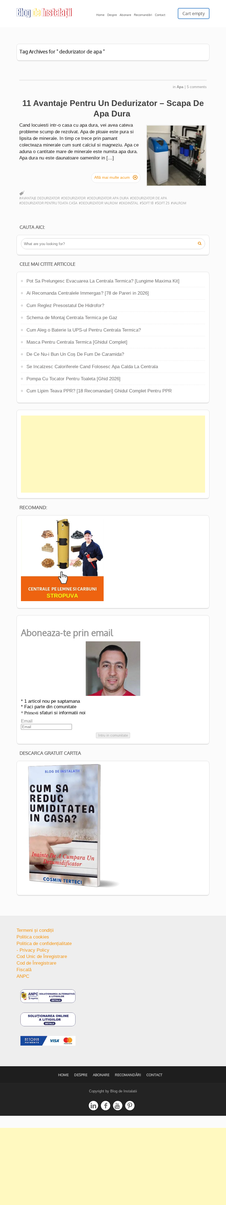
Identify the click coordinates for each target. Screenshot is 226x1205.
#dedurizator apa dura (108, 198)
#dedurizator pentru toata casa (48, 203)
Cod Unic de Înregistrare (42, 956)
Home (100, 15)
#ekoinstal (128, 203)
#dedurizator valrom (98, 203)
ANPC (23, 976)
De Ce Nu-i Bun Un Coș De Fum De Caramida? (75, 354)
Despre (112, 15)
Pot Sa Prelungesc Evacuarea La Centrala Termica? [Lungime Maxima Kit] (102, 281)
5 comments (197, 87)
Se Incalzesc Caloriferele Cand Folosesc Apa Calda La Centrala (92, 366)
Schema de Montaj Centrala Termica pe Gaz (71, 317)
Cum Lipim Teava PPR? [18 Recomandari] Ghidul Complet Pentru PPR (99, 390)
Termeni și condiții (35, 930)
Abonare (125, 15)
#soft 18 (147, 203)
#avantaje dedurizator (39, 198)
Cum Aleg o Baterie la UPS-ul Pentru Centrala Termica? (83, 330)
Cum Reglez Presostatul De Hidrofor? (65, 305)
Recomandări (143, 15)
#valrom (178, 203)
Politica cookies (33, 937)
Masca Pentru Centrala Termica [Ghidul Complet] (76, 342)
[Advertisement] (113, 454)
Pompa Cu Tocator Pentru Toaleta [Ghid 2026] (73, 378)
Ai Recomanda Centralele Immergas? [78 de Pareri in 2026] (87, 293)
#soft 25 (162, 203)
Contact (160, 15)
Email (27, 721)
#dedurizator (73, 198)
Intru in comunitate (113, 735)
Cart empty (193, 13)
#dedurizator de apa (148, 198)
